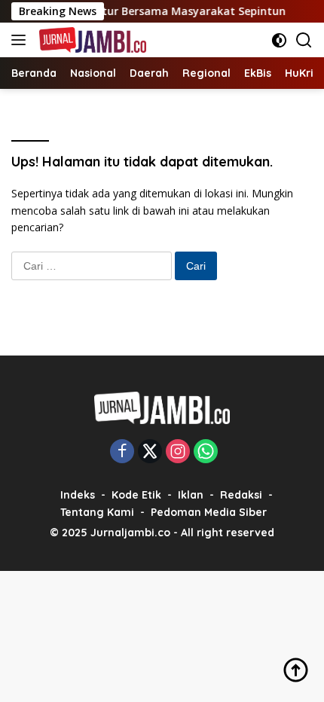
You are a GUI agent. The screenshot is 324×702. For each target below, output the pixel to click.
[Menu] (21, 40)
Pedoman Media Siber (209, 512)
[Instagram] (178, 452)
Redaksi (241, 495)
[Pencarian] (304, 40)
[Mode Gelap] (279, 40)
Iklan (190, 495)
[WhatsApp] (206, 452)
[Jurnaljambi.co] (90, 40)
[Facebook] (122, 452)
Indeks (77, 495)
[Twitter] (150, 452)
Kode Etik (136, 495)
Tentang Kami (97, 512)
